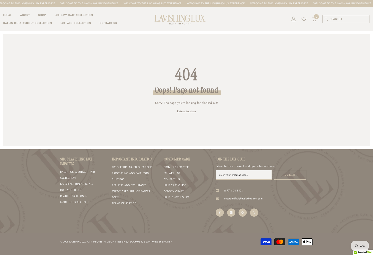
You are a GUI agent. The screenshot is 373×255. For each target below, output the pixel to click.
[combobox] (350, 19)
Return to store (186, 111)
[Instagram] (231, 212)
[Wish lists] (304, 19)
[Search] (326, 19)
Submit (290, 175)
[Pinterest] (243, 212)
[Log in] (293, 19)
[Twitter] (254, 212)
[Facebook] (220, 212)
